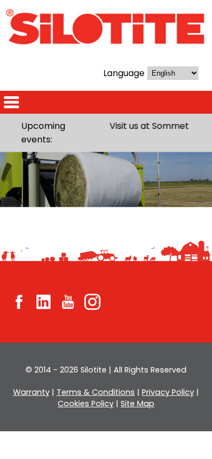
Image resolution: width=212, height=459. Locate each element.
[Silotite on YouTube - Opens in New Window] (68, 301)
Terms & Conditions (96, 392)
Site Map (137, 403)
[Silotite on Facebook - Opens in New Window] (19, 301)
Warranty (31, 392)
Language (124, 73)
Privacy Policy (168, 392)
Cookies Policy (86, 403)
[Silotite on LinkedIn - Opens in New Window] (43, 301)
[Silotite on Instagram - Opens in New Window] (92, 301)
